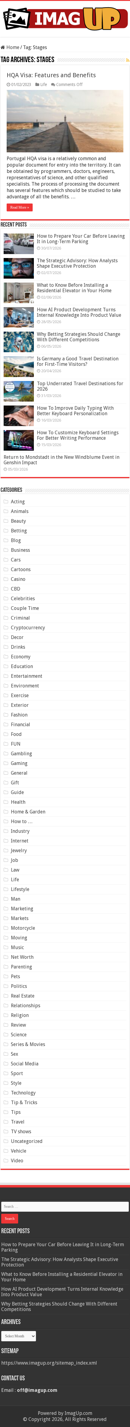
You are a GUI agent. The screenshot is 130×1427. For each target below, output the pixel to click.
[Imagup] (65, 18)
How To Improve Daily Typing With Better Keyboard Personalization (75, 410)
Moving (19, 938)
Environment (25, 686)
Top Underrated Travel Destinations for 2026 (80, 386)
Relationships (25, 1005)
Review (18, 1025)
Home (12, 47)
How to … (22, 821)
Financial (20, 724)
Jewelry (19, 850)
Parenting (21, 967)
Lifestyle (20, 889)
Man (15, 899)
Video (17, 1161)
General (19, 773)
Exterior (20, 705)
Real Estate (22, 996)
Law (15, 870)
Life (43, 84)
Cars (16, 560)
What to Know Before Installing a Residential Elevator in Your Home (74, 287)
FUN (16, 744)
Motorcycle (23, 928)
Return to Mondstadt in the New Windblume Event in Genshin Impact (61, 459)
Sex (14, 1054)
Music (17, 947)
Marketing (22, 909)
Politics (19, 986)
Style (16, 1083)
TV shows (21, 1131)
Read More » (19, 207)
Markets (19, 918)
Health (18, 802)
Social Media (24, 1064)
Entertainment (26, 676)
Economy (21, 657)
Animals (19, 511)
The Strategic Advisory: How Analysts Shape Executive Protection (77, 263)
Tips (16, 1112)
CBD (15, 589)
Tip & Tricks (24, 1102)
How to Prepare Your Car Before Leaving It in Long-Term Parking (81, 238)
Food (16, 734)
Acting (18, 502)
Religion (20, 1015)
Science (19, 1035)
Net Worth (22, 957)
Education (22, 666)
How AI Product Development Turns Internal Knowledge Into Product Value (79, 312)
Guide (17, 792)
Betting (19, 531)
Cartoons (21, 569)
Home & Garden (28, 812)
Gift (15, 783)
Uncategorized (27, 1141)
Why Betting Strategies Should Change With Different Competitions (78, 337)
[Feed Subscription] (127, 60)
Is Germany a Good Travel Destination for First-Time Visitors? (78, 361)
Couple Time (25, 608)
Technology (23, 1093)
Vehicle (18, 1151)
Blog (16, 540)
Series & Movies (28, 1044)
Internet (19, 841)
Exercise (20, 695)
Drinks (18, 647)
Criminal (20, 618)
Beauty (18, 521)
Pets (15, 976)
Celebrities (23, 598)
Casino (18, 579)
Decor (17, 637)
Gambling (21, 754)
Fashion (19, 715)
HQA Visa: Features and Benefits (51, 75)
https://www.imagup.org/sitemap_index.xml (49, 1363)
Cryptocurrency (28, 628)
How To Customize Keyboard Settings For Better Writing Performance (78, 435)
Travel (17, 1122)
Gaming (19, 763)
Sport (17, 1073)
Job (14, 860)
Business (20, 550)
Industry (20, 831)
